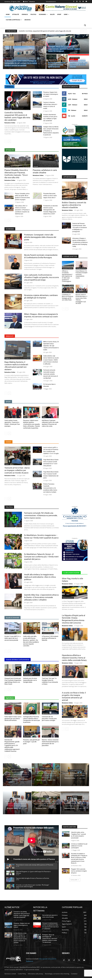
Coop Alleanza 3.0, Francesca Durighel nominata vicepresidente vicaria (81, 274)
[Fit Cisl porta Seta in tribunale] (37, 386)
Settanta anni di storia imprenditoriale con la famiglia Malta (30, 680)
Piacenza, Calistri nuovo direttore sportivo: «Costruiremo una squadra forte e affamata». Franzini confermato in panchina (31, 424)
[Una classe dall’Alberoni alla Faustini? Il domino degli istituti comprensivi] (56, 61)
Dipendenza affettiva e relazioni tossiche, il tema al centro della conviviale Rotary (74, 657)
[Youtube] (86, 1)
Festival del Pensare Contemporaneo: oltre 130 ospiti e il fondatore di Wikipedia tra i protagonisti (79, 227)
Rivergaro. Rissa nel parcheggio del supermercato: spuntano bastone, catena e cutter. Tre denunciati (49, 938)
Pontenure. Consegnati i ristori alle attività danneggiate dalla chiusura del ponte (40, 237)
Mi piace (85, 93)
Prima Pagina (9, 57)
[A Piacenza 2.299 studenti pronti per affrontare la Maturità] (50, 628)
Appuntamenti (74, 58)
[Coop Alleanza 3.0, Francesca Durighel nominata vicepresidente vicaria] (82, 265)
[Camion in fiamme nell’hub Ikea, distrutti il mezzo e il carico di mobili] (37, 104)
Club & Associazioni (68, 598)
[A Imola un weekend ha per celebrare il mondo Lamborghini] (66, 845)
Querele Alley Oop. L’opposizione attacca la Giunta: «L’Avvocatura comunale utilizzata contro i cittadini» (41, 597)
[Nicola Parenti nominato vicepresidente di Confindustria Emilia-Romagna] (13, 261)
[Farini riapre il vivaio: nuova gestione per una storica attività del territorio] (12, 708)
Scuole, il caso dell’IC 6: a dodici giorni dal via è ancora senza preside (12, 638)
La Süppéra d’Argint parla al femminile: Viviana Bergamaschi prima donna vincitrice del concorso (73, 619)
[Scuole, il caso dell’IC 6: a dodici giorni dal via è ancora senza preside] (12, 628)
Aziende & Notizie (67, 268)
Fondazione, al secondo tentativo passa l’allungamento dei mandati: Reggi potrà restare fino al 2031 (50, 210)
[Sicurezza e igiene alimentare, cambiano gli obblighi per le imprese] (13, 302)
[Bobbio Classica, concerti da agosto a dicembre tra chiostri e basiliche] (75, 191)
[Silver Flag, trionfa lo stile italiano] (75, 592)
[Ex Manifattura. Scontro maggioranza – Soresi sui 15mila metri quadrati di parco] (13, 541)
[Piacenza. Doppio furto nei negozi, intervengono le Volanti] (37, 94)
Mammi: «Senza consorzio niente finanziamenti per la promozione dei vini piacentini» (50, 742)
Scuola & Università (10, 633)
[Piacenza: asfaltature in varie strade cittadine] (46, 160)
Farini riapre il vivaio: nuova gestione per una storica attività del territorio (12, 718)
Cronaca (51, 44)
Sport (6, 417)
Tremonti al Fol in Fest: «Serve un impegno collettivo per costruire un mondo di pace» (17, 470)
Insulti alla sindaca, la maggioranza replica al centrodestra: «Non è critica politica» (40, 577)
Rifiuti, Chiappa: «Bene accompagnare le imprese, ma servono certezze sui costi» (41, 315)
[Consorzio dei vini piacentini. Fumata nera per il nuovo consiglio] (50, 708)
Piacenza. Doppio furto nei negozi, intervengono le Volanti (50, 94)
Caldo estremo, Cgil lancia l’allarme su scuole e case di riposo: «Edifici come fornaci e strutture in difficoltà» (51, 360)
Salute (17, 796)
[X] (80, 1)
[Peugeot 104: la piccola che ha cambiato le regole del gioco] (66, 871)
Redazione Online (9, 123)
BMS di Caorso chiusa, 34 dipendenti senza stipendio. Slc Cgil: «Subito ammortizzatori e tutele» (51, 346)
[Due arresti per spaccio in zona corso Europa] (37, 917)
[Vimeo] (83, 1)
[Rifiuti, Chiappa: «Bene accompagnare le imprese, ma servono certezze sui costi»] (13, 320)
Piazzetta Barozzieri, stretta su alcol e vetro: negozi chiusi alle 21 (50, 195)
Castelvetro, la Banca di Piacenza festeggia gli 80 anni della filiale (67, 297)
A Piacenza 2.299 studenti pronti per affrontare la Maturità (50, 638)
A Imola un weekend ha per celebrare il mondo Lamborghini (79, 846)
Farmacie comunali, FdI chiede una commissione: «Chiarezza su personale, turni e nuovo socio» (40, 515)
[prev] (81, 31)
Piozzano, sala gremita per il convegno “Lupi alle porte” (31, 741)
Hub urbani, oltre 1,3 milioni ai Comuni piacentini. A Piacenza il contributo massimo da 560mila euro (22, 210)
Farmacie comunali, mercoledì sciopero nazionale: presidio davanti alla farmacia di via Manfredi (50, 374)
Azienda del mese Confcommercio (10, 674)
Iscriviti (85, 116)
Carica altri (74, 880)
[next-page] (9, 141)
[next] (85, 31)
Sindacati (7, 358)
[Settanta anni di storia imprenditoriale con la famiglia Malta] (31, 670)
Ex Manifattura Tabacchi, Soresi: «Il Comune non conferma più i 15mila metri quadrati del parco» (41, 556)
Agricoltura (8, 713)
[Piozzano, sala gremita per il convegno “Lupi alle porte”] (31, 731)
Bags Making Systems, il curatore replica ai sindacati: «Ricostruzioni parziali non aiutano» (16, 366)
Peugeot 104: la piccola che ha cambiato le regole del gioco (79, 871)
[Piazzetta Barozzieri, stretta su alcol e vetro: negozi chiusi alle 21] (37, 196)
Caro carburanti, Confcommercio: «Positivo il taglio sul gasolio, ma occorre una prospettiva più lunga (41, 277)
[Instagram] (77, 1)
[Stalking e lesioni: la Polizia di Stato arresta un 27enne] (74, 774)
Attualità (7, 166)
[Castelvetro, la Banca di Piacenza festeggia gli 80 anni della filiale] (68, 289)
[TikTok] (74, 960)
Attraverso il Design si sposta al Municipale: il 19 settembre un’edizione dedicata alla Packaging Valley (80, 242)
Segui (86, 99)
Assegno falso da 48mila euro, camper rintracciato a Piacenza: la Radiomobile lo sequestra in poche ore (51, 131)
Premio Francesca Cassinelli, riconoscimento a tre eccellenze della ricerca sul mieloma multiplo (50, 488)
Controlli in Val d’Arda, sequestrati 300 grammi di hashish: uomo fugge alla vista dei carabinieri (17, 116)
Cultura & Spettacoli (17, 769)
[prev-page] (5, 141)
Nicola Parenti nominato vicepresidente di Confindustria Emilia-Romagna (40, 256)
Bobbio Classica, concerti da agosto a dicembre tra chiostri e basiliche (74, 205)
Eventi (7, 464)
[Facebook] (73, 1)
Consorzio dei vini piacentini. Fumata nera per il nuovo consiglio (49, 718)
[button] (85, 25)
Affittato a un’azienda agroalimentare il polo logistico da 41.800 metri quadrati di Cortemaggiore (67, 276)
